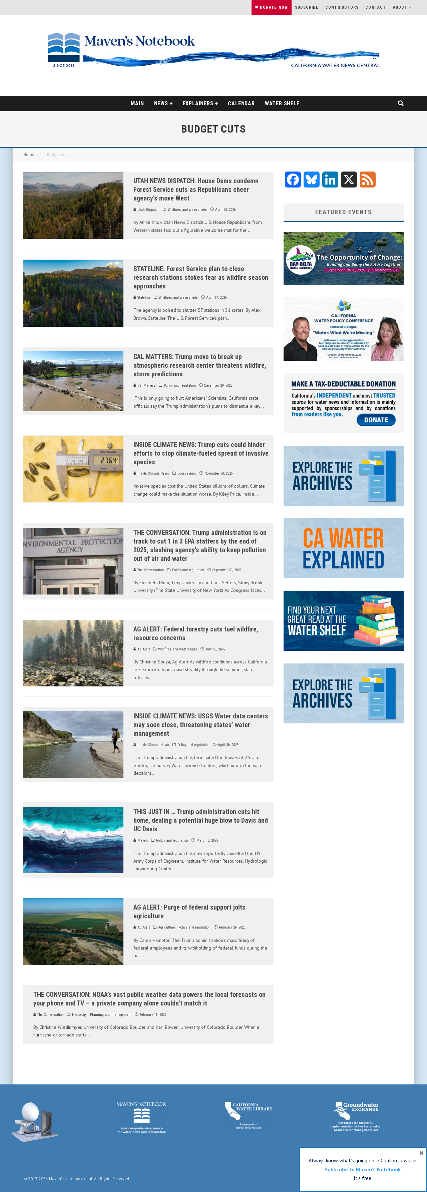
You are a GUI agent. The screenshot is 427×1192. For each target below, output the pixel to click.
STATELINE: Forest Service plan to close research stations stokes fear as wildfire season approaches (200, 277)
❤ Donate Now (271, 7)
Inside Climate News (152, 473)
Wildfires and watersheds (187, 209)
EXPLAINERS (198, 103)
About (400, 7)
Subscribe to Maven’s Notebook (363, 1169)
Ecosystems (186, 473)
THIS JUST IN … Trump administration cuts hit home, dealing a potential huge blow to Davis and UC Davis (200, 820)
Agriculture (166, 927)
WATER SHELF (282, 103)
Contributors (342, 7)
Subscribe (307, 7)
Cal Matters (145, 385)
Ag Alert (143, 649)
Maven (142, 840)
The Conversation (150, 570)
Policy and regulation (180, 385)
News (161, 103)
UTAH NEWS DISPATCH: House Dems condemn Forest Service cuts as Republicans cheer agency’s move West (196, 189)
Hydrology (79, 1014)
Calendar (241, 103)
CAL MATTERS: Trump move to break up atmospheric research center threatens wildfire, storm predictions (199, 365)
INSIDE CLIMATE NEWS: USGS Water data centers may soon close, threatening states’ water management (200, 724)
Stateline (143, 297)
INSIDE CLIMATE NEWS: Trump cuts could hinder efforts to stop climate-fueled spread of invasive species (201, 453)
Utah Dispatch (147, 209)
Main (137, 103)
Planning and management (110, 1014)
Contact (375, 7)
